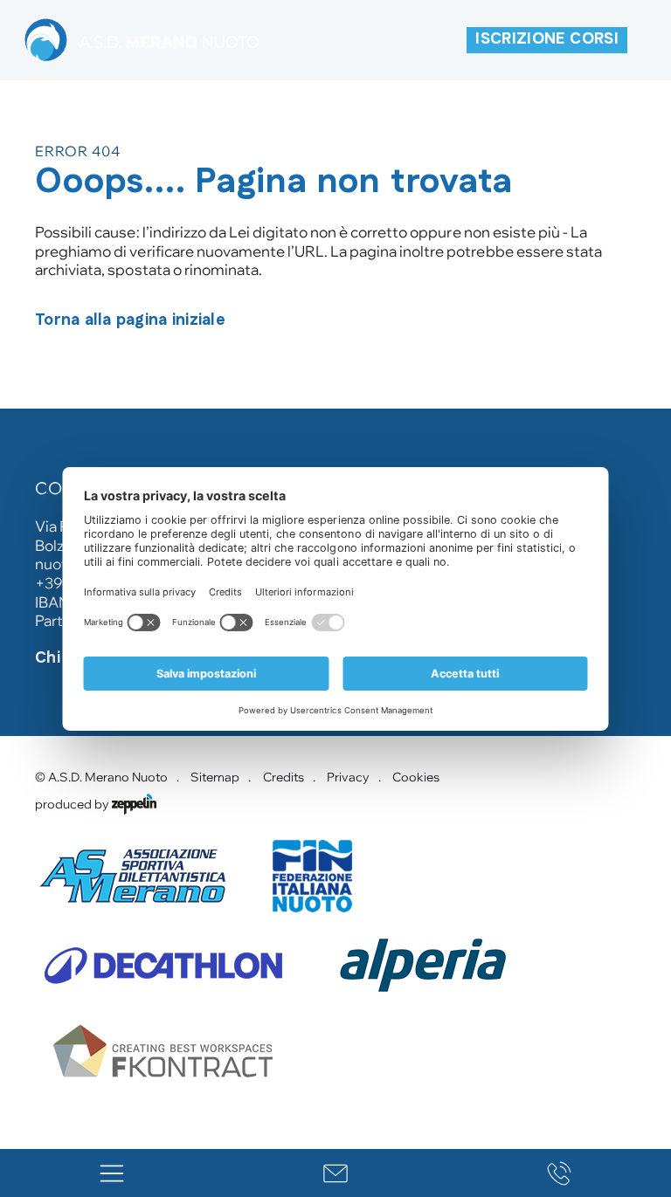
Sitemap (214, 776)
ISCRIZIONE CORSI (547, 39)
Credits (283, 776)
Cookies (415, 776)
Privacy (348, 776)
